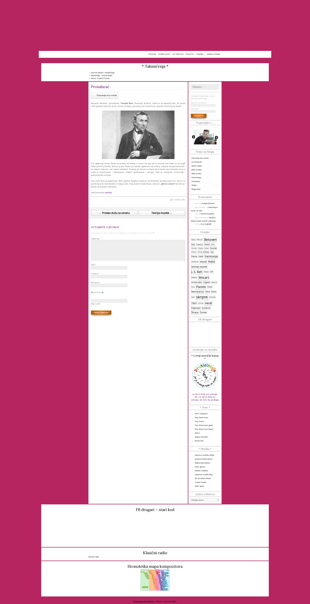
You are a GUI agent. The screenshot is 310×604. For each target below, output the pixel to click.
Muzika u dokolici (201, 470)
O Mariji (199, 54)
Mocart (204, 277)
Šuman (203, 312)
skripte (202, 296)
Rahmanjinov (197, 291)
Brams (207, 244)
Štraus (194, 312)
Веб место (95, 282)
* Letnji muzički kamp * (205, 357)
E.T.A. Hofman (203, 252)
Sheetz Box (199, 441)
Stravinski (212, 297)
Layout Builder (169, 601)
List (211, 271)
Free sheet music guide (204, 425)
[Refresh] (102, 292)
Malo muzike (196, 170)
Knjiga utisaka (213, 54)
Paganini (206, 282)
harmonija (211, 256)
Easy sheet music (201, 417)
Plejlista (190, 54)
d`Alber (193, 252)
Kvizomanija (196, 177)
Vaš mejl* (194, 109)
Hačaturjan (194, 261)
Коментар (96, 239)
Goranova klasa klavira (203, 459)
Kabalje (206, 272)
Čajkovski (195, 308)
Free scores (199, 421)
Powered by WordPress (143, 601)
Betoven (210, 239)
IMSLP (197, 433)
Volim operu (199, 486)
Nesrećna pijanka (207, 213)
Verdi (208, 303)
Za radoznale (196, 162)
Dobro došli (164, 54)
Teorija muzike (200, 482)
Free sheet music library (204, 429)
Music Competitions (100, 78)
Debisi (207, 248)
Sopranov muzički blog (203, 474)
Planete (201, 287)
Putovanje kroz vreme (107, 95)
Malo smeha (196, 173)
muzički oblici (196, 282)
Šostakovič (206, 308)
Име (93, 265)
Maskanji (194, 277)
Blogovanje (195, 189)
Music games (200, 467)
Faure (194, 256)
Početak (152, 54)
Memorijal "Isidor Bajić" (102, 75)
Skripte (194, 185)
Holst (211, 261)
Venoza (201, 303)
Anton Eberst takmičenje (103, 73)
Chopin (200, 248)
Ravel (207, 291)
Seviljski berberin (208, 203)
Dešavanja (195, 181)
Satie (193, 297)
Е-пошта (95, 273)
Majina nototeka (201, 437)
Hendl (203, 261)
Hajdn (201, 256)
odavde (108, 192)
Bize (193, 244)
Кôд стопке (95, 304)
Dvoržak (213, 248)
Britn (213, 244)
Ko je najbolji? (206, 224)
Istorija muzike (199, 266)
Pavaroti (214, 282)
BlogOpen (200, 244)
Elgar (212, 252)
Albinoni (199, 239)
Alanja (193, 239)
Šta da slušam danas (203, 478)
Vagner (194, 303)
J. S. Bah (196, 272)
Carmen (194, 248)
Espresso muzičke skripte (204, 455)
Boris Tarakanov (201, 413)
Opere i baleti (196, 166)
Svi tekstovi (177, 54)
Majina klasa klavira (202, 463)
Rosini (213, 291)
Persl (192, 287)
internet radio (93, 557)
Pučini (209, 287)
